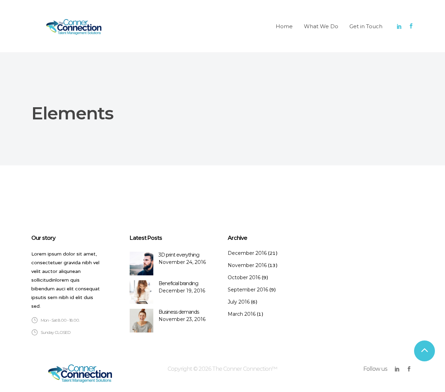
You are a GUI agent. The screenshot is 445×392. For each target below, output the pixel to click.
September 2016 (248, 290)
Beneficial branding (178, 283)
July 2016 (239, 302)
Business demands (179, 312)
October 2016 (244, 277)
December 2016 (247, 253)
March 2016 (242, 314)
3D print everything (179, 255)
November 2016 (247, 265)
